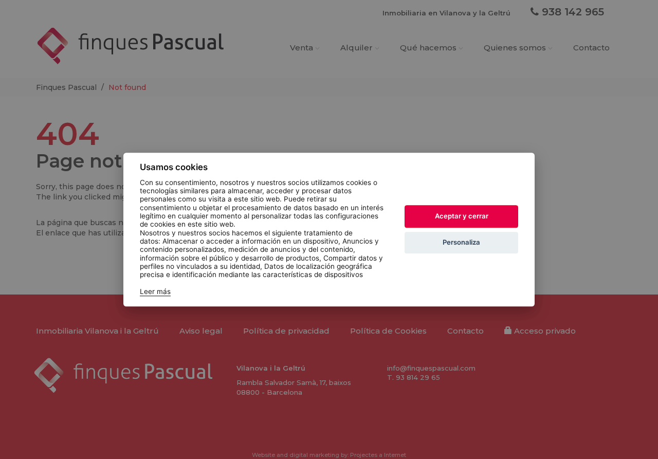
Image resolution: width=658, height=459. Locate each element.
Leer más (155, 291)
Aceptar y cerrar (461, 216)
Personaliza (461, 242)
